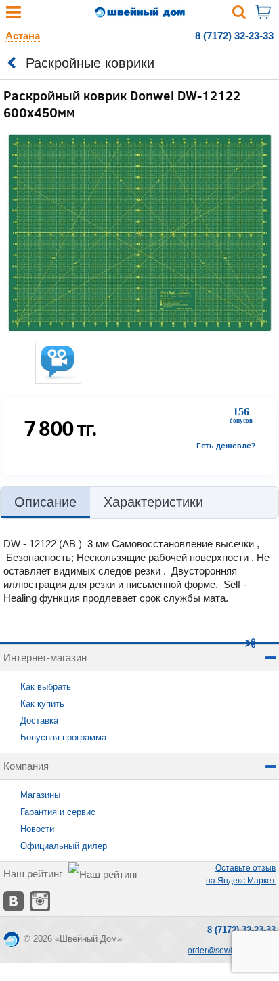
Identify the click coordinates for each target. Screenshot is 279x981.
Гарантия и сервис (57, 812)
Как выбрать (45, 687)
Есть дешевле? (225, 445)
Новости (37, 829)
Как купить (42, 703)
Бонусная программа (63, 737)
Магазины (40, 795)
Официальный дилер (63, 846)
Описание (45, 502)
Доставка (39, 720)
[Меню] (13, 15)
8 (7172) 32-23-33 (234, 35)
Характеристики (153, 502)
